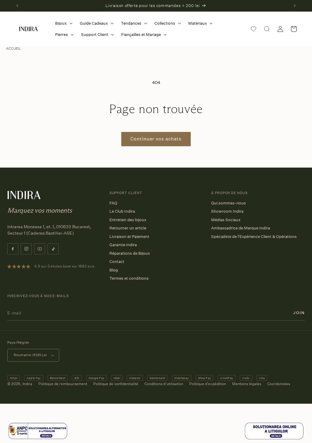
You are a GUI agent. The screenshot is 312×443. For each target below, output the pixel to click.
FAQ (113, 202)
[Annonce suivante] (294, 6)
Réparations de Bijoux (129, 253)
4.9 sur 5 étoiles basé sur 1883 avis (64, 266)
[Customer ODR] (274, 438)
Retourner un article (127, 227)
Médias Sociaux (225, 219)
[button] (62, 23)
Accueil (13, 48)
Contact (116, 261)
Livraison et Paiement (129, 236)
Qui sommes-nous (228, 202)
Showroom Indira (227, 211)
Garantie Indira (123, 244)
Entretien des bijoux (127, 219)
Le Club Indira (122, 211)
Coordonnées (278, 383)
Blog (113, 270)
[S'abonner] (299, 312)
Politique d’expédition (207, 383)
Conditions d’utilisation (163, 383)
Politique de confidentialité (115, 383)
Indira (27, 383)
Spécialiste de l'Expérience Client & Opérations (254, 236)
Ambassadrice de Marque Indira (240, 227)
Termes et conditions (129, 278)
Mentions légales (246, 383)
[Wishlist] (253, 29)
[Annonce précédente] (17, 6)
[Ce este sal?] (37, 438)
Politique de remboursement (62, 383)
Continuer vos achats (156, 139)
